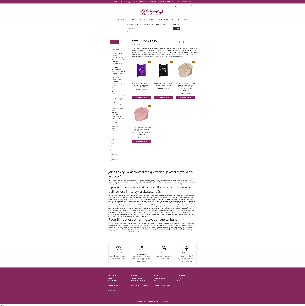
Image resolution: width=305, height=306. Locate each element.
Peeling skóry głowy (117, 73)
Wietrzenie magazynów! (118, 59)
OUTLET (114, 65)
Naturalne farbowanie (118, 118)
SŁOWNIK (156, 283)
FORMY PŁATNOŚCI (113, 280)
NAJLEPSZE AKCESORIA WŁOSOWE (139, 285)
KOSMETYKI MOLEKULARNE (138, 280)
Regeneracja (115, 75)
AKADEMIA (156, 288)
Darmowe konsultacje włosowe (163, 285)
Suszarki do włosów (118, 106)
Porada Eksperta (162, 19)
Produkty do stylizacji (117, 79)
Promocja (114, 55)
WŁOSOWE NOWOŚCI (136, 278)
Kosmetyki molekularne (138, 19)
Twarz (113, 128)
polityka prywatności (162, 301)
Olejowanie (115, 85)
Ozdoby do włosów (118, 100)
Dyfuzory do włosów (118, 94)
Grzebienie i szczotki (118, 96)
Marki (151, 19)
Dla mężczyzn (115, 124)
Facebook (180, 278)
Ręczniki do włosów (118, 102)
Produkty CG (174, 24)
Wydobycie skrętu (117, 69)
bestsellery (134, 283)
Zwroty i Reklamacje (114, 285)
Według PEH (156, 24)
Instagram (180, 280)
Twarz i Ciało (115, 126)
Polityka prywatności (114, 288)
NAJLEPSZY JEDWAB (136, 288)
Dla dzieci (114, 120)
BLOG (155, 280)
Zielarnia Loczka (116, 116)
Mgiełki (114, 89)
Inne (113, 132)
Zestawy (114, 110)
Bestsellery (122, 19)
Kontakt (111, 278)
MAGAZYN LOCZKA (117, 53)
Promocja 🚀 (182, 19)
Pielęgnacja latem (117, 122)
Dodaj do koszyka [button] (141, 97)
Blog (173, 19)
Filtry (114, 42)
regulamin (152, 301)
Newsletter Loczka (159, 278)
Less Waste (115, 112)
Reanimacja (115, 81)
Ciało (113, 130)
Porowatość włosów (142, 24)
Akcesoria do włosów (117, 92)
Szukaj (176, 28)
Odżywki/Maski (116, 77)
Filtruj (114, 165)
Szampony (115, 61)
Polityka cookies (113, 290)
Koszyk (195, 7)
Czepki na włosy (117, 98)
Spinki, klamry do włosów (120, 104)
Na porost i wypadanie (118, 83)
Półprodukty (115, 114)
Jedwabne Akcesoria (117, 108)
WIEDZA (165, 24)
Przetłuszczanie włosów (118, 71)
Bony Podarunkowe (117, 63)
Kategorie (129, 24)
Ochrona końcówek (117, 88)
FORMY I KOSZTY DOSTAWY (115, 283)
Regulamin (111, 292)
